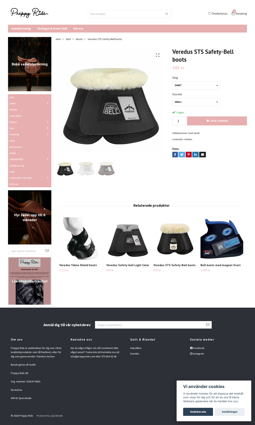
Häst (12, 128)
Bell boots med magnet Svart (220, 265)
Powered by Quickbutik (50, 415)
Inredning (14, 134)
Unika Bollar (16, 115)
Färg (175, 77)
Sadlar (13, 103)
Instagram (198, 353)
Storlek (177, 94)
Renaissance (16, 146)
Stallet (13, 153)
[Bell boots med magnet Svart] (221, 238)
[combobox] (196, 85)
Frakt (12, 171)
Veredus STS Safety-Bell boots (174, 265)
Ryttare (13, 122)
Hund (12, 140)
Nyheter (13, 109)
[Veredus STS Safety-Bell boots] (174, 238)
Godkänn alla (198, 411)
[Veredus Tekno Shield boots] (80, 238)
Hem (12, 97)
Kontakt (134, 353)
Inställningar (230, 411)
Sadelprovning (21, 28)
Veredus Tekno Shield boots (78, 265)
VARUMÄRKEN (16, 159)
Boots (79, 39)
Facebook (198, 348)
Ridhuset (14, 184)
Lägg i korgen (219, 120)
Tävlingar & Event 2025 (52, 28)
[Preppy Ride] (29, 13)
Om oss (78, 28)
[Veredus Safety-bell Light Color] (127, 238)
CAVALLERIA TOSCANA (21, 177)
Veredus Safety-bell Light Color (127, 265)
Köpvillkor (136, 348)
